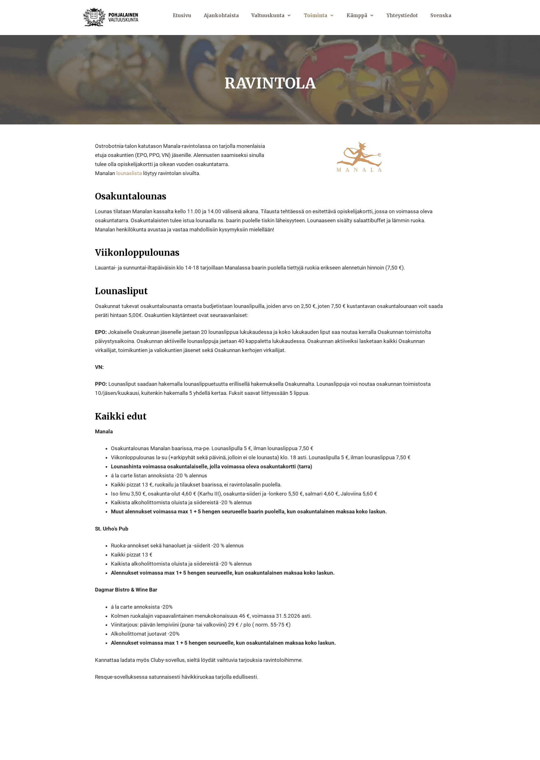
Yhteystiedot (402, 15)
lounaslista (129, 173)
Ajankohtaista (221, 15)
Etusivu (182, 15)
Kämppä (357, 15)
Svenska (440, 15)
